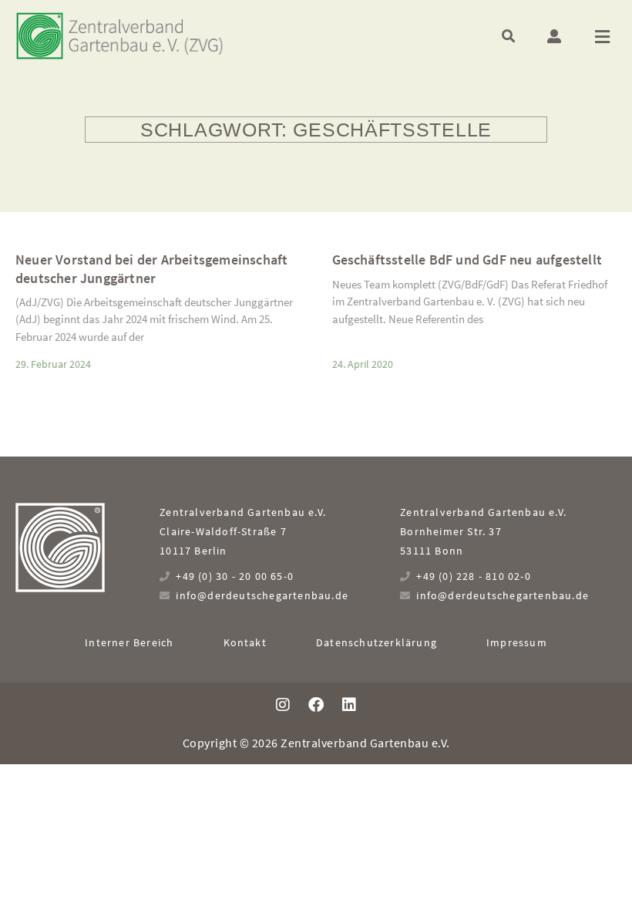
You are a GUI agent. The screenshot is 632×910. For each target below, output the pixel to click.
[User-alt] (554, 36)
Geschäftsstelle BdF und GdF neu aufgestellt (467, 259)
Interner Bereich (129, 642)
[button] (508, 36)
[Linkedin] (349, 705)
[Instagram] (283, 705)
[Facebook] (316, 705)
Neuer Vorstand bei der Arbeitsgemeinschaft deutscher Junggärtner (151, 268)
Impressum (516, 642)
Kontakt (245, 642)
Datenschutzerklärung (376, 642)
